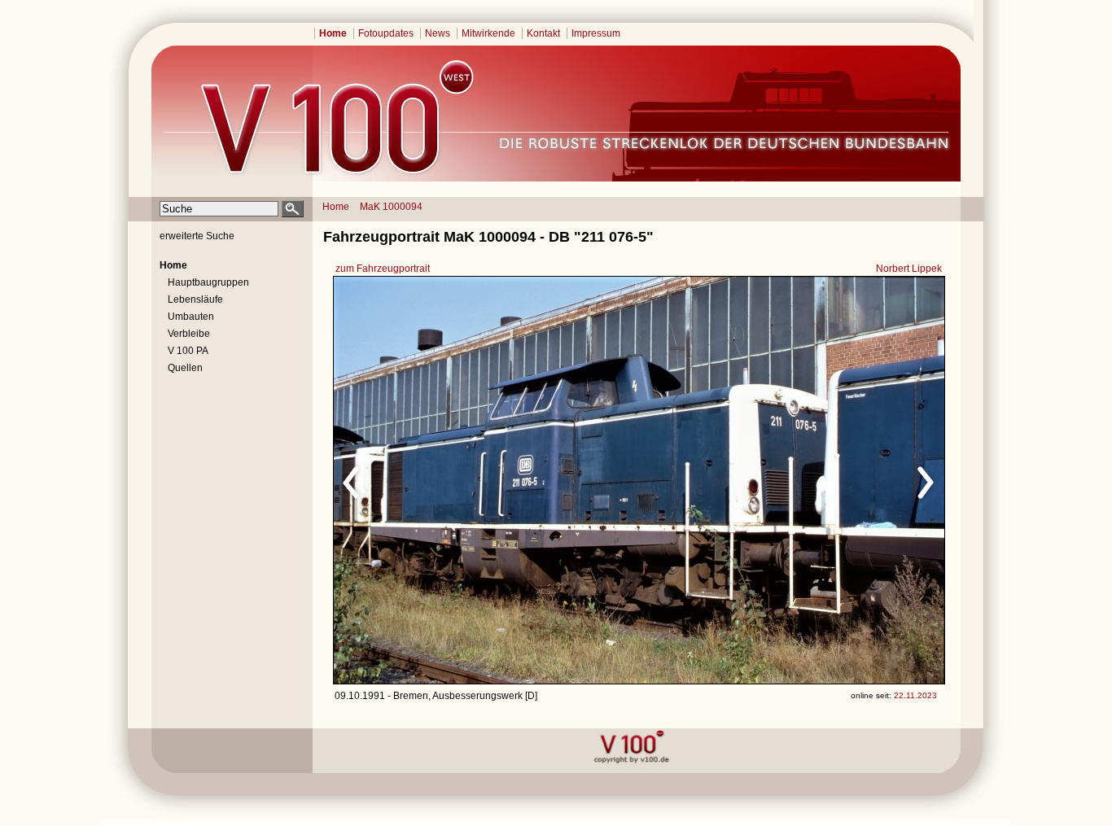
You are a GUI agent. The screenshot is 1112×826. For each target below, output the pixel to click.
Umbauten (191, 316)
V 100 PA (188, 350)
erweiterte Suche (197, 236)
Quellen (185, 368)
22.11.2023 (915, 695)
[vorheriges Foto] (489, 480)
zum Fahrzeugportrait (382, 268)
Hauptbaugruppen (208, 282)
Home (333, 33)
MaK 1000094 (391, 206)
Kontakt (543, 33)
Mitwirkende (488, 33)
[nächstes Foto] (782, 480)
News (437, 33)
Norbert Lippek (909, 268)
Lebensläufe (195, 299)
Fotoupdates (386, 33)
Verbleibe (189, 333)
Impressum (595, 33)
